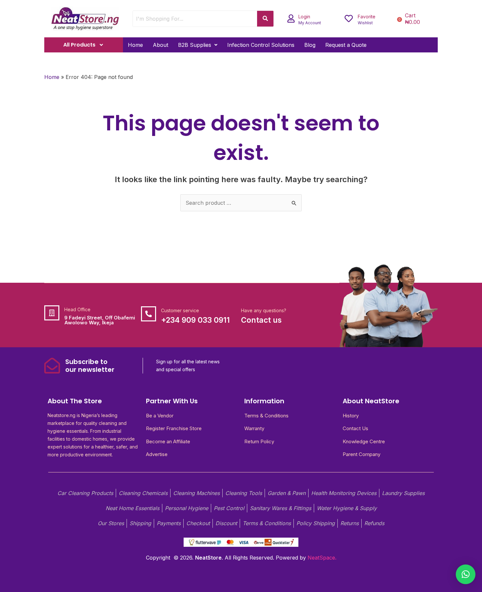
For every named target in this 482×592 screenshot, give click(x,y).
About (160, 45)
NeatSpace (321, 557)
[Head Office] (51, 312)
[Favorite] (349, 18)
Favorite (366, 16)
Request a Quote (346, 45)
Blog (309, 45)
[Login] (291, 18)
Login (304, 16)
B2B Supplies (194, 45)
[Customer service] (148, 313)
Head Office (77, 309)
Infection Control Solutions (260, 45)
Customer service (180, 310)
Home (135, 45)
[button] (197, 44)
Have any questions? (263, 310)
